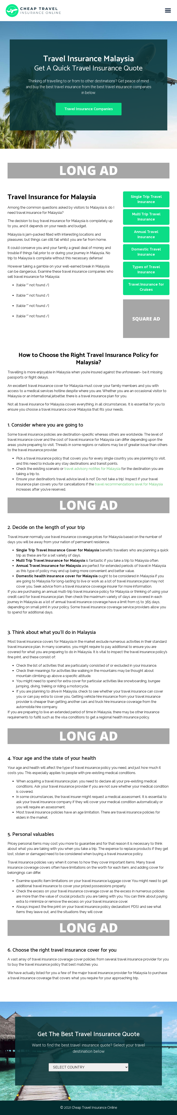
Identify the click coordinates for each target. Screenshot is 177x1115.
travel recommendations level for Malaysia (129, 484)
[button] (168, 10)
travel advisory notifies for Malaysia (92, 469)
